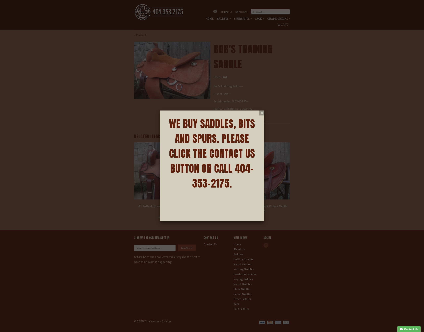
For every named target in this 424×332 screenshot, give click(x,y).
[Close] (261, 113)
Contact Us (410, 329)
